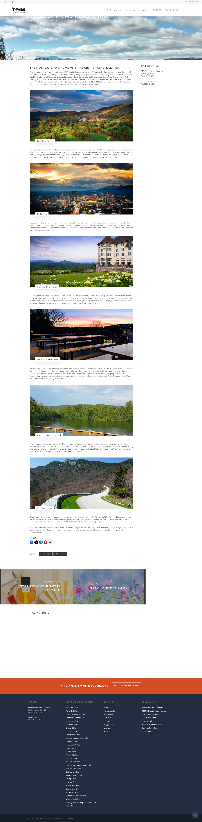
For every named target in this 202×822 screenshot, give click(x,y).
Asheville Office (72, 711)
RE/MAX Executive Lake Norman (154, 711)
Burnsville (107, 718)
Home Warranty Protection (152, 724)
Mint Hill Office (71, 758)
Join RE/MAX (146, 731)
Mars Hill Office (72, 755)
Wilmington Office (73, 799)
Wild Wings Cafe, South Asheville (49, 435)
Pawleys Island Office (74, 775)
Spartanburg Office (73, 789)
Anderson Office (72, 707)
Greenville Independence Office (78, 738)
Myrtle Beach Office (73, 768)
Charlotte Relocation (149, 728)
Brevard (107, 721)
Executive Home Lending (151, 714)
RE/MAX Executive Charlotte (152, 707)
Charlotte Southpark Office (76, 718)
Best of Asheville (59, 554)
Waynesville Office (73, 792)
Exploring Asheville (76, 20)
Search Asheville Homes (126, 686)
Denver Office (71, 728)
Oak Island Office (72, 772)
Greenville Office (72, 741)
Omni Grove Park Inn (45, 141)
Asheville (107, 707)
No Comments (167, 37)
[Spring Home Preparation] (108, 586)
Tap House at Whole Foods (47, 360)
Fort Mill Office (71, 731)
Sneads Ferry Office (73, 785)
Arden (106, 731)
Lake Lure (107, 728)
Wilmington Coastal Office (76, 796)
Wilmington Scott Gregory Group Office (81, 802)
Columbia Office (72, 721)
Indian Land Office (73, 745)
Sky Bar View (42, 214)
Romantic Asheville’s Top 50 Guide (60, 522)
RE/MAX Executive (37, 20)
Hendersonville (109, 711)
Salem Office (71, 782)
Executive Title (147, 721)
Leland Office (71, 752)
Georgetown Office (73, 735)
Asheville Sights (45, 554)
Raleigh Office (71, 779)
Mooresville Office (73, 762)
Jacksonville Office (73, 748)
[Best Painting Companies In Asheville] (37, 586)
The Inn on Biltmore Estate (47, 287)
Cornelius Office (72, 724)
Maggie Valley (109, 724)
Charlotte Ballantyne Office (76, 714)
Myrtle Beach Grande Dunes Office (79, 765)
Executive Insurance (149, 718)
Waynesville (108, 714)
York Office (70, 806)
